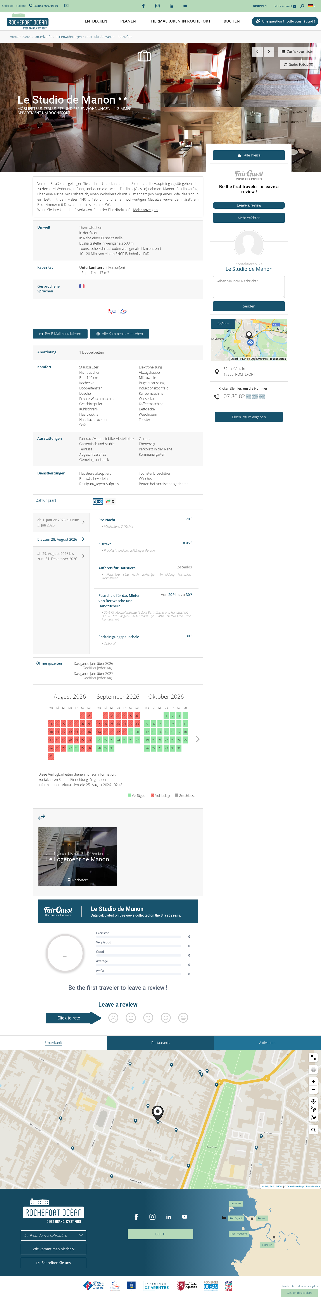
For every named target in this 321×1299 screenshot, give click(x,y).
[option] (77, 858)
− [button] (313, 1089)
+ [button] (313, 1081)
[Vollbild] (313, 1057)
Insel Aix (236, 1203)
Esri (272, 1186)
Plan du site (288, 1286)
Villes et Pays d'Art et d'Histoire (228, 1286)
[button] (96, 21)
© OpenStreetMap (294, 1186)
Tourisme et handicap (131, 1285)
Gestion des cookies (299, 1293)
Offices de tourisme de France (93, 1286)
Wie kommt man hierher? (53, 1249)
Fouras (262, 1218)
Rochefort (267, 1244)
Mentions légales (308, 1286)
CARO (211, 1286)
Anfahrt (223, 323)
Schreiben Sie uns (56, 1262)
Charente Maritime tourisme (156, 1286)
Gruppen (260, 6)
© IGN (279, 1186)
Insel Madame (239, 1233)
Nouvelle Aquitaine (187, 1286)
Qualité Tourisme (115, 1286)
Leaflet (264, 1186)
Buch (160, 1234)
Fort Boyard (236, 1218)
